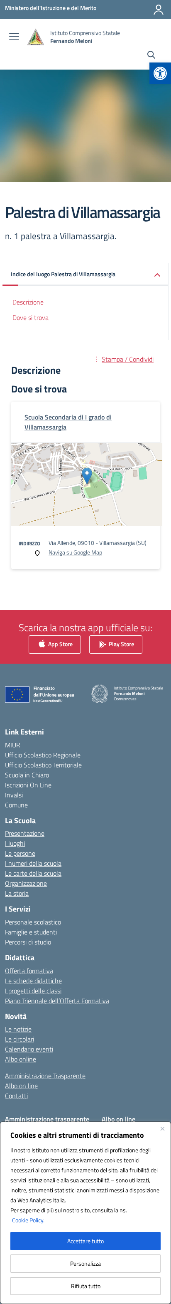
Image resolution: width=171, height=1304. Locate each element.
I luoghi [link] (15, 843)
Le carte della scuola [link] (33, 873)
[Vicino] (162, 1129)
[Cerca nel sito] (151, 55)
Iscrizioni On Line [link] (28, 785)
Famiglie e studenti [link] (31, 932)
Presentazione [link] (24, 833)
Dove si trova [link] (30, 317)
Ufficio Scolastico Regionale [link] (43, 755)
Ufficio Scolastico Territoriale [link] (43, 765)
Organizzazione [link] (26, 883)
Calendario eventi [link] (29, 1049)
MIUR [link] (12, 745)
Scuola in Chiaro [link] (27, 775)
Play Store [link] (120, 644)
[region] (85, 1213)
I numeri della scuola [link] (33, 863)
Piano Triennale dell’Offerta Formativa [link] (57, 1001)
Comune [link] (16, 805)
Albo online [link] (20, 1059)
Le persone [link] (20, 853)
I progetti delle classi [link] (33, 991)
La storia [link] (17, 893)
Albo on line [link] (21, 1086)
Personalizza (85, 1263)
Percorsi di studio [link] (28, 942)
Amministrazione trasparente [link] (47, 1119)
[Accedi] (158, 9)
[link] (160, 73)
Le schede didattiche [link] (33, 981)
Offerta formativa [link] (29, 971)
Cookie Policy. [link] (28, 1220)
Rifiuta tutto (85, 1286)
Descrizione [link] (28, 302)
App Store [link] (60, 644)
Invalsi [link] (14, 795)
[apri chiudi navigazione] (14, 37)
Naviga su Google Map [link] (75, 552)
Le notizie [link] (18, 1029)
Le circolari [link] (19, 1039)
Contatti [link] (16, 1096)
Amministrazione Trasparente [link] (45, 1076)
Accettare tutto (85, 1241)
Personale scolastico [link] (33, 922)
